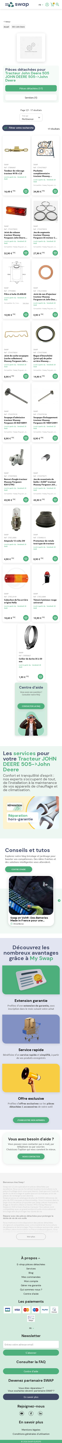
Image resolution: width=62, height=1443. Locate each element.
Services (31, 1268)
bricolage (7, 1211)
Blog (31, 1272)
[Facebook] (31, 1413)
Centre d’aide (18, 869)
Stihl (13, 1207)
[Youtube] (21, 1413)
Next (59, 900)
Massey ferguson (47, 185)
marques (34, 1207)
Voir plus (31, 1236)
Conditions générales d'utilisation (31, 1434)
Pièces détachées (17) (31, 88)
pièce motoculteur (20, 1229)
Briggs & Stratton (11, 1204)
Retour (7, 21)
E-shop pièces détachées (31, 1264)
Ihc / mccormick (18, 303)
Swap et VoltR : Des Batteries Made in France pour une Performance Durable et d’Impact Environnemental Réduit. (29, 919)
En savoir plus (31, 1396)
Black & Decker (26, 1204)
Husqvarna (52, 1202)
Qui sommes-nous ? (31, 1289)
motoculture (48, 1209)
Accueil (6, 26)
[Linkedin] (40, 1413)
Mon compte (31, 1281)
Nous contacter (31, 1156)
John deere (58, 185)
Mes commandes (31, 1277)
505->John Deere (18, 26)
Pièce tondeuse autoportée (41, 1227)
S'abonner (31, 1352)
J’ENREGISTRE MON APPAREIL (31, 1120)
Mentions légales (31, 1429)
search (57, 4)
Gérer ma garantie (31, 1285)
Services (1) (31, 97)
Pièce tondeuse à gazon (42, 1229)
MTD (35, 1204)
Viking (41, 1204)
